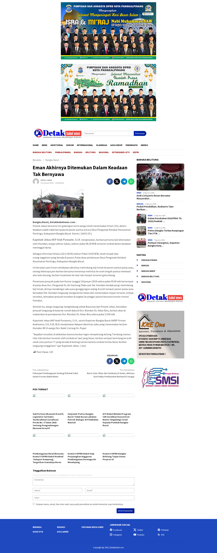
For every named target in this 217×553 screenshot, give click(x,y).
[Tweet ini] (117, 181)
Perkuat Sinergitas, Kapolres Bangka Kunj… (164, 244)
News (139, 193)
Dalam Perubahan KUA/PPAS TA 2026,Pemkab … (165, 220)
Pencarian (140, 133)
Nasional (146, 282)
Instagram (117, 534)
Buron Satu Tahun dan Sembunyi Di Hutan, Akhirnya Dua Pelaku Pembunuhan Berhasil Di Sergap (110, 373)
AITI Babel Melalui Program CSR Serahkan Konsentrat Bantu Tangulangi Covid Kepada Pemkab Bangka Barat (117, 419)
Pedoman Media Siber (92, 527)
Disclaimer (62, 531)
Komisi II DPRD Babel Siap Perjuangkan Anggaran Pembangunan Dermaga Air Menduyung (82, 458)
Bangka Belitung (150, 276)
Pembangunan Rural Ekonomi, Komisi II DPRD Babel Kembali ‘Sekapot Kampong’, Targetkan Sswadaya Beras (48, 458)
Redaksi (61, 527)
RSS (162, 534)
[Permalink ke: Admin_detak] (36, 181)
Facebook (117, 530)
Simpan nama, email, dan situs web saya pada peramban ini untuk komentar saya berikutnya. (79, 504)
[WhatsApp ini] (131, 181)
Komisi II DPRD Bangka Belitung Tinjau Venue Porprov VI (114, 456)
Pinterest (165, 530)
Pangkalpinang (149, 260)
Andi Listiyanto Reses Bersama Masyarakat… (153, 197)
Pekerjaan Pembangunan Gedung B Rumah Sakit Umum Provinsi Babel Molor (55, 373)
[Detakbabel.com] (58, 133)
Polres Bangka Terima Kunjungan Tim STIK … (166, 232)
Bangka (140, 204)
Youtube (140, 534)
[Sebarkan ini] (110, 181)
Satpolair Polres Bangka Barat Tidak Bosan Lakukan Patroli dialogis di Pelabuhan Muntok (83, 418)
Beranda (37, 527)
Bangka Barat (148, 271)
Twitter (140, 530)
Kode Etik (38, 531)
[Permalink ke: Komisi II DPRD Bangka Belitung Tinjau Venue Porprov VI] (118, 442)
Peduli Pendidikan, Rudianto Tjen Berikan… (155, 208)
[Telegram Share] (124, 181)
